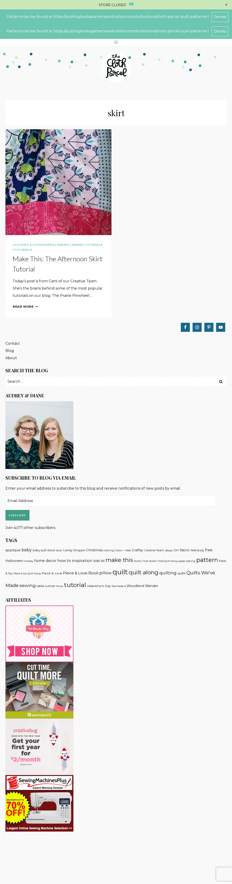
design (169, 550)
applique (13, 550)
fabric (185, 550)
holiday (28, 561)
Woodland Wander (142, 586)
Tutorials (23, 249)
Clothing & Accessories (33, 244)
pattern (207, 559)
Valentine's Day (99, 586)
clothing (109, 550)
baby (27, 549)
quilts (181, 573)
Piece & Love (52, 573)
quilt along (143, 572)
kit (103, 561)
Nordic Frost (141, 561)
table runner (46, 586)
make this (119, 559)
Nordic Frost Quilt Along (163, 561)
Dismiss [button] (220, 17)
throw (59, 586)
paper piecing (186, 561)
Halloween (14, 561)
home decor (45, 561)
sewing (27, 585)
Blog (9, 351)
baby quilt (40, 550)
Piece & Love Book (81, 572)
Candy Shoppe (74, 550)
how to (64, 560)
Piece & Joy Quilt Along (27, 573)
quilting (167, 572)
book (59, 550)
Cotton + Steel (123, 550)
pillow (105, 572)
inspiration (82, 560)
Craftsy (137, 550)
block (51, 550)
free (209, 550)
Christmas (94, 550)
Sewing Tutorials (87, 244)
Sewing (63, 244)
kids (96, 561)
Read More (25, 306)
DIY (176, 550)
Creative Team (154, 550)
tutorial (75, 585)
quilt (120, 572)
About (11, 358)
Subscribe (17, 515)
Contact (12, 343)
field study (197, 550)
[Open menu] (116, 42)
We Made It (119, 586)
